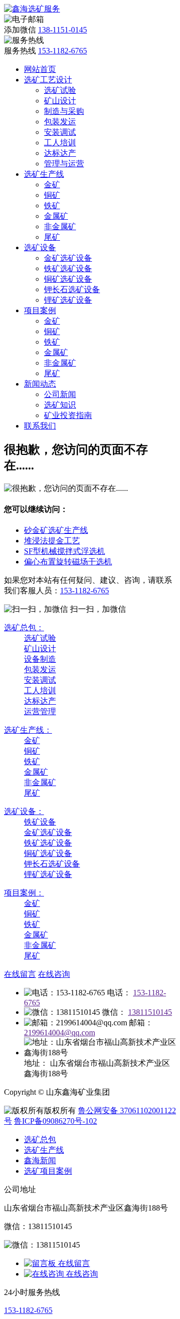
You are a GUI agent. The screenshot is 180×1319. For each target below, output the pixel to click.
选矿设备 (40, 247)
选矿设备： (24, 811)
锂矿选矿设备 (68, 300)
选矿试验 (60, 90)
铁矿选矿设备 (68, 268)
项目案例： (24, 892)
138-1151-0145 (62, 29)
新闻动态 (40, 384)
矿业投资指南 (68, 415)
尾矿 (52, 237)
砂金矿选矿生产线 (56, 530)
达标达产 (60, 153)
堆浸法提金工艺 (52, 540)
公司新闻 (60, 394)
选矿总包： (24, 627)
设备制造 (40, 659)
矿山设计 (60, 100)
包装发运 (60, 121)
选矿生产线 (44, 174)
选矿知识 (60, 405)
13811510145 (150, 1012)
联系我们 (40, 426)
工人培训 (60, 142)
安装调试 (60, 132)
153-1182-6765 (62, 50)
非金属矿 (60, 226)
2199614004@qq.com (59, 1032)
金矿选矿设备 (68, 258)
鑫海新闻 (40, 1160)
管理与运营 (64, 163)
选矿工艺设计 (48, 79)
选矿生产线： (28, 730)
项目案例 (40, 310)
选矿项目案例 (48, 1171)
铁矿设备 (40, 822)
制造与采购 (64, 111)
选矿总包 (40, 1139)
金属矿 (56, 216)
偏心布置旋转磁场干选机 (68, 561)
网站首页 (40, 69)
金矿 (52, 184)
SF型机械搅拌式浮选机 (64, 551)
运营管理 (40, 711)
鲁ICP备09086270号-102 (55, 1121)
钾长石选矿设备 (72, 289)
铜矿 (52, 195)
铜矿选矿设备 (68, 279)
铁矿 (52, 205)
